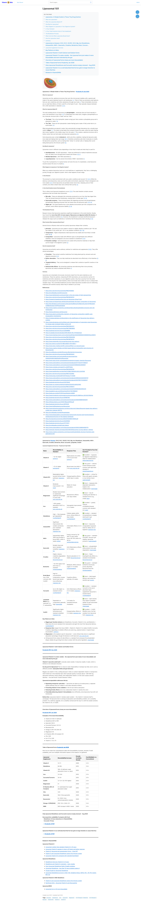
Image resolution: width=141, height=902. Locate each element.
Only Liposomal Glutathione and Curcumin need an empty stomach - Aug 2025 (70, 65)
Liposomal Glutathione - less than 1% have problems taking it (63, 868)
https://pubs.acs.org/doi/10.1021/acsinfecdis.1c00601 (60, 393)
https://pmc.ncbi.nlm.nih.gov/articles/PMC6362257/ (60, 326)
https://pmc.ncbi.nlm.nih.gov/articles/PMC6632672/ (60, 297)
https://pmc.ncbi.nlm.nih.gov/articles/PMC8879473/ (60, 339)
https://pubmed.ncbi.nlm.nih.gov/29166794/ (58, 397)
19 (89, 249)
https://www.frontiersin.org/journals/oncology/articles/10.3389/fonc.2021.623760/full (69, 395)
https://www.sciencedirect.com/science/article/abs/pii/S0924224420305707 (67, 378)
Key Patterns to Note (52, 50)
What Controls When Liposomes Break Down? (58, 36)
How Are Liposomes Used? (53, 38)
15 (91, 202)
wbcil (54, 488)
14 (89, 179)
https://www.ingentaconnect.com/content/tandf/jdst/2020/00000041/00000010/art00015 (71, 335)
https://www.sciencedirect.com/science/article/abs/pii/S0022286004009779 (67, 427)
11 (58, 256)
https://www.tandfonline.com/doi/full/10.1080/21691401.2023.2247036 (65, 371)
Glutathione (55, 897)
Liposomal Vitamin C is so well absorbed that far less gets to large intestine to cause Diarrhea (70, 69)
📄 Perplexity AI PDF (49, 824)
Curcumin (49, 897)
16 (80, 230)
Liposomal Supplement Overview (54, 47)
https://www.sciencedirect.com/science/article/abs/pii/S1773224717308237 (67, 362)
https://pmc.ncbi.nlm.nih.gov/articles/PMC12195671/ (60, 386)
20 (90, 249)
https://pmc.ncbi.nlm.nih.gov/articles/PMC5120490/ (60, 373)
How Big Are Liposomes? (52, 24)
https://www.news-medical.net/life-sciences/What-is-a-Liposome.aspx (65, 346)
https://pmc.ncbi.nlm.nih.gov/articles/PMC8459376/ (60, 369)
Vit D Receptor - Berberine (82, 897)
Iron (60, 897)
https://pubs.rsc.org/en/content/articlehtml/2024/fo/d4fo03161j (63, 384)
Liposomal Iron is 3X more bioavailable (56, 889)
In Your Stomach (50, 29)
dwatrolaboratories (88, 460)
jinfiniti (59, 541)
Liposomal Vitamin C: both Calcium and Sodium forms (62, 53)
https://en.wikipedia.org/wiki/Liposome (56, 293)
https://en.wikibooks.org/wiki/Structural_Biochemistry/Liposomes (64, 352)
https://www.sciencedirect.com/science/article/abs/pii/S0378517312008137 (67, 380)
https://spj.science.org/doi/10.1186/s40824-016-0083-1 (61, 343)
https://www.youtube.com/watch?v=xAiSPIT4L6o (59, 367)
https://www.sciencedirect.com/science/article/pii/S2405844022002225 (66, 389)
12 (78, 154)
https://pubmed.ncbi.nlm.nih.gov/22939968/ (58, 330)
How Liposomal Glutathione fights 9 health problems (60, 866)
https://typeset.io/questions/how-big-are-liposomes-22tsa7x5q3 (64, 299)
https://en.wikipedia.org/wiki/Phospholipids (58, 412)
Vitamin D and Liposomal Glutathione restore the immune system (64, 853)
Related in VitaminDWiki (53, 72)
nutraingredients (57, 569)
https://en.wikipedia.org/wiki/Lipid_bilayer (57, 425)
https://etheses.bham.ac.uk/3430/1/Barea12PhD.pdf (60, 402)
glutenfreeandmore (88, 471)
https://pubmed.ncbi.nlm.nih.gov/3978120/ (57, 404)
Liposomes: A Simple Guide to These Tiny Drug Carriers (63, 17)
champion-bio (57, 531)
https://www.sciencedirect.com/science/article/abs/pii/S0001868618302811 (67, 399)
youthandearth (57, 518)
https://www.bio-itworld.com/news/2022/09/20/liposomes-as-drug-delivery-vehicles (69, 429)
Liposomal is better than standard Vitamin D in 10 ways (61, 847)
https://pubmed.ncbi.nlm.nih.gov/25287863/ (58, 421)
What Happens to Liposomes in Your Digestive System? (60, 26)
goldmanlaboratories (72, 542)
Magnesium (71, 897)
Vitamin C (57, 899)
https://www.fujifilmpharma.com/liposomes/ (58, 406)
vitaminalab (94, 488)
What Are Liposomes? (51, 19)
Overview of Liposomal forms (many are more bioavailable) (64, 60)
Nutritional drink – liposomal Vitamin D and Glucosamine (61, 883)
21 (46, 260)
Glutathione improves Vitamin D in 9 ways (57, 862)
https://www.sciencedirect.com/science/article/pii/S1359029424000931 (66, 365)
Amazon (53, 440)
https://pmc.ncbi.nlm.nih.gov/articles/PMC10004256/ (60, 337)
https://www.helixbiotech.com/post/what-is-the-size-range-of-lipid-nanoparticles (68, 295)
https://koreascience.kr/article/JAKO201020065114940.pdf (62, 418)
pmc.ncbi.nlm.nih (74, 468)
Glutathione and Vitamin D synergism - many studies (60, 864)
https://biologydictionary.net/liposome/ (56, 312)
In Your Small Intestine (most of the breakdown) (58, 31)
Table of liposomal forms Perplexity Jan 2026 (60, 62)
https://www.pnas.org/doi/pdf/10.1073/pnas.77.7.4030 (60, 375)
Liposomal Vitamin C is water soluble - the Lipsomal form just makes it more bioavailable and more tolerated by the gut (70, 56)
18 (83, 230)
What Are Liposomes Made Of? (54, 22)
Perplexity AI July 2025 (82, 91)
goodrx (92, 580)
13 (88, 179)
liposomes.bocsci (58, 559)
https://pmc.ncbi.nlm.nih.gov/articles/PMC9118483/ (60, 290)
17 (82, 230)
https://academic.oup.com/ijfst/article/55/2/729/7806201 (61, 391)
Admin (138, 2)
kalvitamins (56, 468)
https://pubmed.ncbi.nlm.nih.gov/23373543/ (58, 382)
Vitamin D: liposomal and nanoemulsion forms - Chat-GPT (62, 851)
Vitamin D (63, 899)
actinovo (55, 458)
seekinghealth (86, 480)
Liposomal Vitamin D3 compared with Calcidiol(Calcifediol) (62, 855)
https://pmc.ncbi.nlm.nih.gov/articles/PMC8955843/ (60, 354)
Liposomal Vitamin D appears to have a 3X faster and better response (65, 849)
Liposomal (65, 897)
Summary (48, 40)
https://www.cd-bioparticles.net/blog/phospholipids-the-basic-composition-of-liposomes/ (71, 301)
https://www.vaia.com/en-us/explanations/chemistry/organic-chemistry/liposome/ (68, 360)
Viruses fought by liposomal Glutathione (57, 870)
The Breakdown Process (52, 33)
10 (65, 139)
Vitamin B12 (50, 899)
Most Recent (20, 2)
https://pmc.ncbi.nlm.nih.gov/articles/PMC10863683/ (60, 328)
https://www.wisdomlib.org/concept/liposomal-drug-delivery (62, 341)
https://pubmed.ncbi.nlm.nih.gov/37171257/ (57, 423)
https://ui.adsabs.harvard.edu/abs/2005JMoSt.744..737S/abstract (64, 332)
